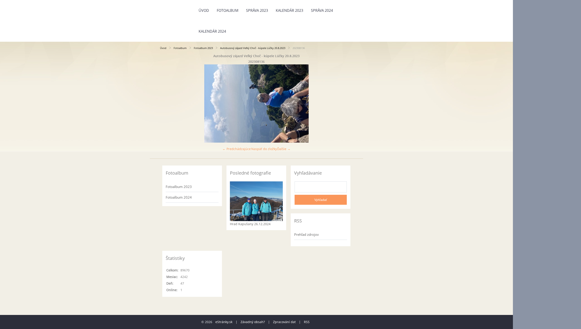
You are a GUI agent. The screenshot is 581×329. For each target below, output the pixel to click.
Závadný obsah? (253, 322)
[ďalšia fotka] (345, 103)
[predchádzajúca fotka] (167, 103)
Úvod (204, 10)
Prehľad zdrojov (306, 234)
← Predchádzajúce (236, 149)
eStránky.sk (223, 322)
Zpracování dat (284, 322)
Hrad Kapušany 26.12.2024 (250, 224)
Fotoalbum (227, 10)
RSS (307, 322)
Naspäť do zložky (264, 149)
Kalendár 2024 (212, 31)
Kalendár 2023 (289, 10)
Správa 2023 (257, 10)
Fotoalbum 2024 (179, 197)
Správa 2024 (322, 10)
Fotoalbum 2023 (203, 48)
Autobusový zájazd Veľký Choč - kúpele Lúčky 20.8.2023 (252, 48)
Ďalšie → (283, 149)
